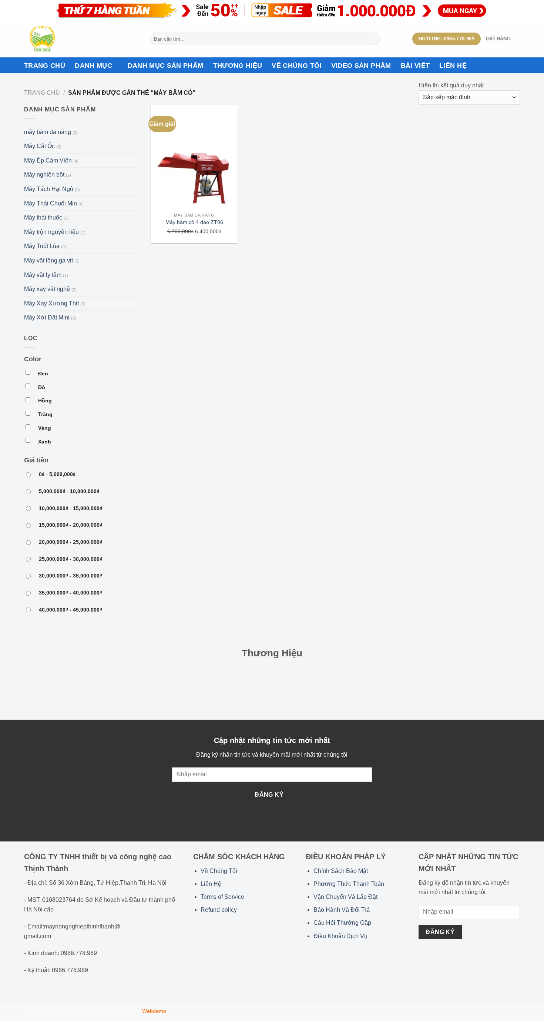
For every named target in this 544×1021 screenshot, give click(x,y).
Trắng (45, 414)
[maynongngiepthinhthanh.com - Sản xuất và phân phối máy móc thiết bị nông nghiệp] (81, 38)
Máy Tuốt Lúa (42, 246)
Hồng (45, 401)
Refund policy (219, 910)
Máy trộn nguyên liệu (51, 232)
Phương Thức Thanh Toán (348, 884)
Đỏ (41, 387)
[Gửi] (373, 39)
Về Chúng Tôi (219, 871)
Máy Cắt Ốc (39, 146)
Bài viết (415, 65)
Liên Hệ (211, 884)
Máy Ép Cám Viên (48, 160)
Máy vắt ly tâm (42, 275)
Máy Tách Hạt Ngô (48, 189)
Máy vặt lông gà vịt (48, 260)
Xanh (44, 442)
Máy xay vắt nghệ (47, 289)
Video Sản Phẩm (361, 65)
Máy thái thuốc (43, 217)
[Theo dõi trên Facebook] (423, 957)
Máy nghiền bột (44, 174)
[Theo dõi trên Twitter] (441, 957)
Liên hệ (452, 65)
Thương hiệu (237, 65)
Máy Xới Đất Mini (47, 317)
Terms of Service (222, 897)
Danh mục (93, 65)
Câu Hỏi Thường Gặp (342, 923)
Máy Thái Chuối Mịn (50, 203)
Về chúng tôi (296, 65)
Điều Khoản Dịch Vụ (340, 936)
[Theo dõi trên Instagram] (432, 957)
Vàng (44, 428)
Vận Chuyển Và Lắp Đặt (345, 897)
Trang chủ (44, 65)
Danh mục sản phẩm (166, 65)
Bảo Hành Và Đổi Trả (341, 910)
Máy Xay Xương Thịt (51, 303)
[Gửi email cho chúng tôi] (450, 957)
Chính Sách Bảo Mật (340, 871)
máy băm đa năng (47, 132)
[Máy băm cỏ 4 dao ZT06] (194, 157)
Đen (43, 373)
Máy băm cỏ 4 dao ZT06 (194, 222)
